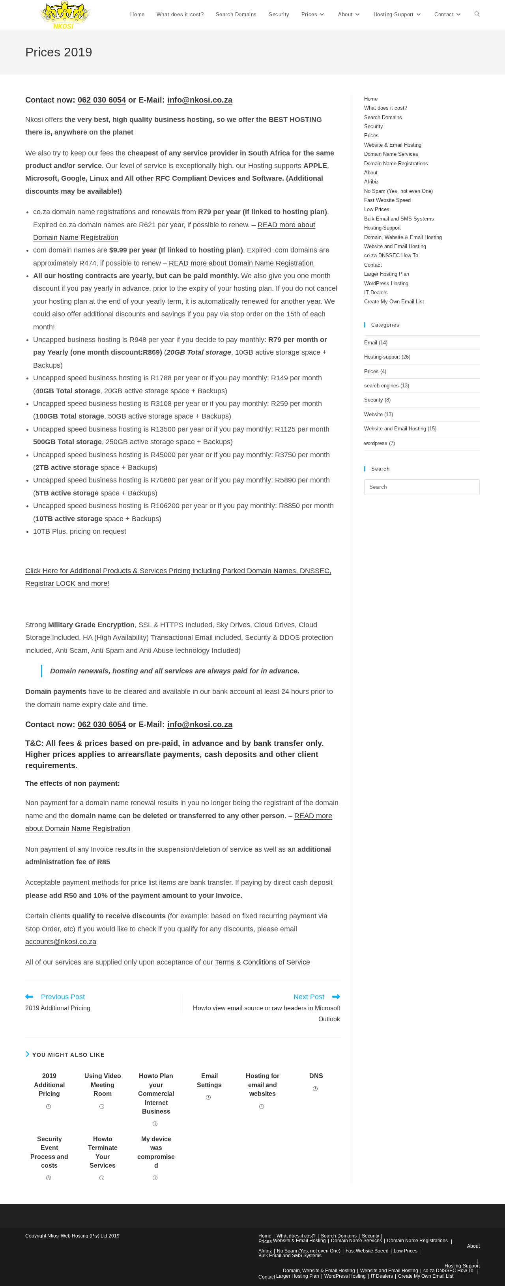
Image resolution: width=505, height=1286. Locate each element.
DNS (316, 1076)
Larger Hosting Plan (386, 274)
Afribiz (371, 182)
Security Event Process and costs (49, 1152)
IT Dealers (376, 292)
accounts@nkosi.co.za (60, 942)
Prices (371, 135)
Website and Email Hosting (395, 246)
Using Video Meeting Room (102, 1085)
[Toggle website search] (477, 14)
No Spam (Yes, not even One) (398, 191)
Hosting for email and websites (262, 1085)
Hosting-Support (382, 228)
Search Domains (383, 117)
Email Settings (209, 1080)
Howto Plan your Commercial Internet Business (156, 1094)
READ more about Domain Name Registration (241, 263)
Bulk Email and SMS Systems (399, 219)
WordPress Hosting (386, 283)
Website (373, 414)
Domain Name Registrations (396, 163)
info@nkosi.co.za (199, 99)
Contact (373, 265)
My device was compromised (156, 1152)
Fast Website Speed (387, 200)
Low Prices (376, 209)
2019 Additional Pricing (49, 1085)
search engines (381, 386)
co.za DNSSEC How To (391, 255)
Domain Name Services (391, 154)
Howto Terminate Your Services (103, 1152)
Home (371, 99)
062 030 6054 (102, 99)
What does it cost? (385, 108)
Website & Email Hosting (392, 145)
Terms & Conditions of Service (262, 962)
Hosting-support (382, 357)
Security (373, 126)
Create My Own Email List (394, 302)
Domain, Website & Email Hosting (403, 237)
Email (370, 343)
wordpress (375, 443)
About (371, 173)
